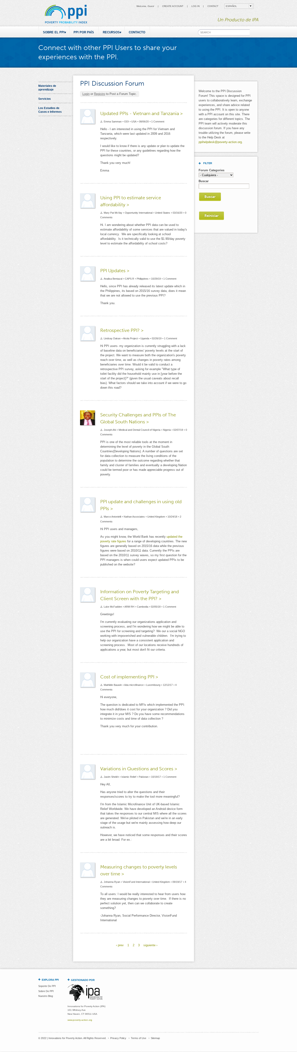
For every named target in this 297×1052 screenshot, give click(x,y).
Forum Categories (211, 170)
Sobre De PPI (46, 991)
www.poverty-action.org (80, 1020)
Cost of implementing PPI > (129, 677)
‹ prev (120, 945)
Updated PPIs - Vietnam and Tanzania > (141, 113)
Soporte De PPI (47, 986)
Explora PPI (50, 979)
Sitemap (155, 1038)
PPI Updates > (114, 270)
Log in (195, 6)
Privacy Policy (118, 1038)
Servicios (44, 98)
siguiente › (150, 945)
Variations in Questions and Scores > (138, 768)
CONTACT (212, 6)
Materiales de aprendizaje (47, 87)
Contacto (137, 32)
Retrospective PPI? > (121, 330)
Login (86, 94)
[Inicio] (65, 24)
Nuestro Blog (45, 996)
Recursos (111, 32)
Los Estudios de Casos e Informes (50, 109)
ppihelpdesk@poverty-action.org (220, 142)
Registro (99, 94)
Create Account (172, 6)
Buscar (204, 181)
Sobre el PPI (54, 32)
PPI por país (84, 32)
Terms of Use (138, 1038)
